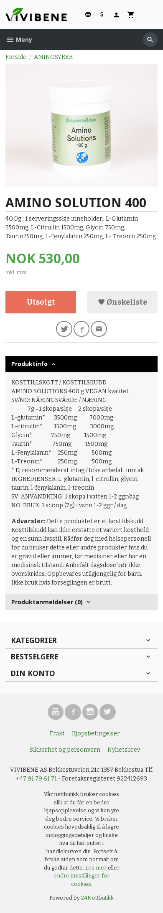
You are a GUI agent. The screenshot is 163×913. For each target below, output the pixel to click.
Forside (15, 57)
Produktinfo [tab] (29, 364)
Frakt (57, 733)
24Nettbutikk (97, 898)
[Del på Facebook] (82, 329)
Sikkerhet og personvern (65, 749)
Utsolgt (41, 302)
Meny (23, 39)
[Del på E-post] (99, 329)
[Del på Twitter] (64, 329)
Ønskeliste (126, 302)
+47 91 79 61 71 (36, 778)
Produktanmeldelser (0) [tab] (47, 602)
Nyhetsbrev (123, 749)
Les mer (96, 868)
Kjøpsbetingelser (96, 733)
